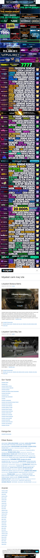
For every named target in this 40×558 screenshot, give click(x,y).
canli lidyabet (21, 443)
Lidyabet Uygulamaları (6, 400)
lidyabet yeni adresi (23, 477)
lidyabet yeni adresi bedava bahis (30, 323)
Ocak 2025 (4, 501)
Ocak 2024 (4, 522)
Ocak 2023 (4, 544)
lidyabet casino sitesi (23, 457)
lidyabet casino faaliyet (32, 455)
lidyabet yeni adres (33, 371)
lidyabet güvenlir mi (31, 462)
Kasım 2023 (4, 526)
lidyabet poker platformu (5, 472)
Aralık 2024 (4, 503)
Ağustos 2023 (4, 531)
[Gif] (20, 113)
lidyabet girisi (31, 457)
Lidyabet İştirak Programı (7, 409)
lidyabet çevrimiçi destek (6, 480)
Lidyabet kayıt (26, 464)
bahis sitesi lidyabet (13, 443)
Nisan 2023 (4, 538)
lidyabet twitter (32, 475)
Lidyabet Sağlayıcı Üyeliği (7, 407)
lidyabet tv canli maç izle (19, 475)
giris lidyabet (19, 444)
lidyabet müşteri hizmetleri (16, 467)
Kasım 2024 (4, 505)
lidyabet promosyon (13, 472)
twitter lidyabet (20, 481)
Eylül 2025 (4, 494)
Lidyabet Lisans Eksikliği (7, 418)
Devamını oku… (19, 319)
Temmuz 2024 (5, 512)
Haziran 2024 (4, 513)
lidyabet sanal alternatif (31, 472)
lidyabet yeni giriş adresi (15, 478)
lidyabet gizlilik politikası (14, 461)
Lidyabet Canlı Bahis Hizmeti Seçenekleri (10, 391)
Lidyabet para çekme (30, 470)
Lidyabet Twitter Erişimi (6, 412)
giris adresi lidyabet (6, 444)
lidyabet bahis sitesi (14, 452)
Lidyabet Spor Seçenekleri (7, 396)
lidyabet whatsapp (5, 477)
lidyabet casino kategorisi (5, 457)
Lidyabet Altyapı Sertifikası (7, 411)
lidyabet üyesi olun (27, 480)
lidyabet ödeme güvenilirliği (14, 480)
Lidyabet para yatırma (7, 470)
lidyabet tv (12, 475)
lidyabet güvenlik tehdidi (22, 462)
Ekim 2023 (4, 528)
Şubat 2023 (4, 542)
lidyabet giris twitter (6, 459)
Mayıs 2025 (4, 497)
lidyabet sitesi (11, 474)
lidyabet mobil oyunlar (5, 467)
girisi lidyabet (13, 444)
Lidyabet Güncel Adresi (6, 462)
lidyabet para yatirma (28, 468)
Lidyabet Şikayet (6, 481)
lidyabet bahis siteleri (4, 452)
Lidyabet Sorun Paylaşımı (7, 403)
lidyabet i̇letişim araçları (19, 464)
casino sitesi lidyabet (30, 443)
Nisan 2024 (4, 517)
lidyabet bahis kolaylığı (22, 450)
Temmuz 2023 (5, 533)
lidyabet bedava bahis (7, 323)
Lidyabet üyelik (21, 480)
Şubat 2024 (4, 521)
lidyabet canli (13, 453)
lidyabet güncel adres (31, 461)
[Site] (20, 69)
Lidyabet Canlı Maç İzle (11, 332)
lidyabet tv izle (26, 475)
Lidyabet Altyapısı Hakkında (7, 387)
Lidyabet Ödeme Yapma (7, 386)
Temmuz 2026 (5, 490)
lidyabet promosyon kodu (23, 472)
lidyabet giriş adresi (26, 459)
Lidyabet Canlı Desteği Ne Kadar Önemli (10, 402)
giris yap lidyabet (27, 444)
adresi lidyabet (5, 443)
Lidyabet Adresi (5, 382)
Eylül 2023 (4, 530)
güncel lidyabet (15, 446)
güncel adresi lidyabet (6, 446)
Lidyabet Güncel (22, 461)
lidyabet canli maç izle (22, 453)
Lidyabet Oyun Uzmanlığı (7, 414)
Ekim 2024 (4, 506)
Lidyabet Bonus (6, 453)
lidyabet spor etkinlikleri (6, 475)
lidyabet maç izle (20, 465)
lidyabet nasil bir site (28, 467)
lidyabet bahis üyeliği (23, 452)
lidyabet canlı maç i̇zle (17, 323)
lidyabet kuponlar (5, 465)
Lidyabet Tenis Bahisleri (7, 423)
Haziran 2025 (4, 496)
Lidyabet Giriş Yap (6, 461)
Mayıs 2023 (4, 537)
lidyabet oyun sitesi (21, 468)
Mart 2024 (4, 519)
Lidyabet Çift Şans (5, 425)
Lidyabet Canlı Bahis (31, 453)
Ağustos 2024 (4, 510)
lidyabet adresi (5, 448)
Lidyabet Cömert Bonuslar (7, 421)
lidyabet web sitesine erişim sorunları (20, 371)
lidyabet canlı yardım (24, 455)
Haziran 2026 (4, 492)
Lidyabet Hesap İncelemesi (7, 416)
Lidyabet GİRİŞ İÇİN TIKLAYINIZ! (20, 41)
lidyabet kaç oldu (34, 464)
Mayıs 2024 (4, 515)
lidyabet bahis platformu (30, 450)
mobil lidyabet (14, 481)
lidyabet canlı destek (7, 455)
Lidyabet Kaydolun (5, 389)
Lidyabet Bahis (7, 450)
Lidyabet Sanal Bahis (6, 393)
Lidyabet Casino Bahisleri (7, 405)
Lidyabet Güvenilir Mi (15, 462)
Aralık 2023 (4, 524)
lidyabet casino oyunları (14, 457)
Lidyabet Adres (32, 446)
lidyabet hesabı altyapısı (5, 464)
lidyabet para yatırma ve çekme (17, 470)
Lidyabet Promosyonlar (8, 322)
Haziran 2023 (4, 535)
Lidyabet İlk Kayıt (5, 394)
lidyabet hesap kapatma (12, 464)
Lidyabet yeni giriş (6, 478)
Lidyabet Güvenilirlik (6, 419)
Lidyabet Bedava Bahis (11, 284)
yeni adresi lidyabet (27, 481)
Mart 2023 (4, 540)
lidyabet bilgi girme (29, 452)
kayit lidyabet (23, 446)
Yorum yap (5, 325)
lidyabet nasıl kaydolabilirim (6, 468)
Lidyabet (3, 398)
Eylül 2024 (4, 508)
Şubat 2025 (4, 499)
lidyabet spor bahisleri (27, 474)
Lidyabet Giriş (4, 384)
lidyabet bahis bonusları (16, 450)
